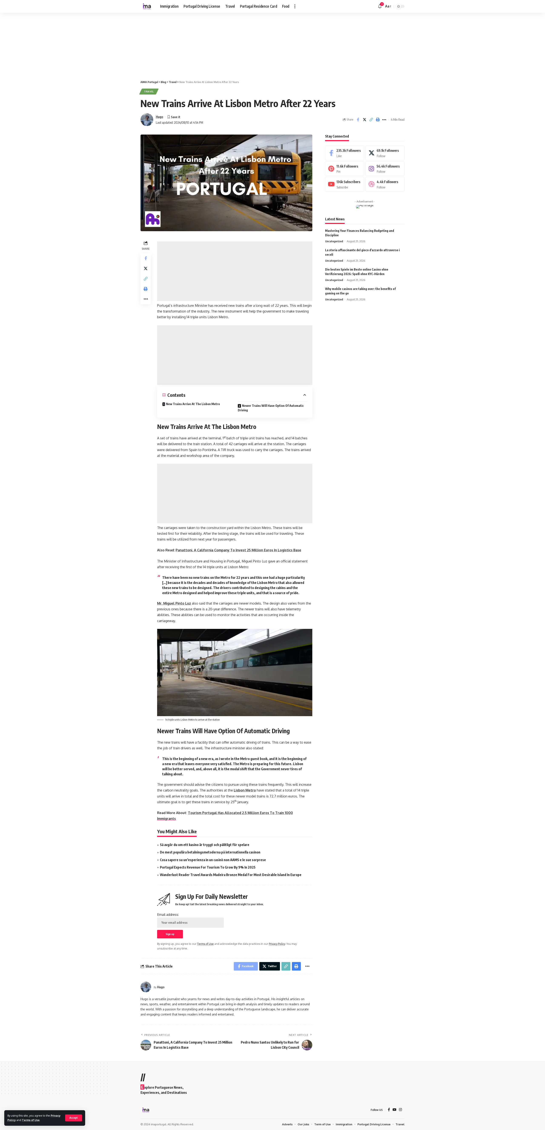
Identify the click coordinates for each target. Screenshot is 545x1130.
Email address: (168, 914)
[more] (295, 6)
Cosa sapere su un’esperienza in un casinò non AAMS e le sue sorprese (213, 860)
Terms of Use (31, 1120)
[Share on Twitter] (364, 119)
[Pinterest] (344, 168)
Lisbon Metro (245, 790)
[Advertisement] (127, 44)
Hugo (159, 117)
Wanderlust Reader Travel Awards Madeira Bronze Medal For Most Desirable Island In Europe (230, 875)
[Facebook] (344, 153)
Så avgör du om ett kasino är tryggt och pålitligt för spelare (204, 845)
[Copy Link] (371, 119)
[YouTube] (394, 1110)
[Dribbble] (384, 184)
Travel (149, 91)
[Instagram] (384, 168)
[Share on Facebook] (358, 119)
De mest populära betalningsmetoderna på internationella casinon (210, 852)
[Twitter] (384, 153)
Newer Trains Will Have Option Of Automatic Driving (271, 408)
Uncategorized (334, 241)
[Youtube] (344, 184)
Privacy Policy (277, 943)
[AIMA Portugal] (147, 6)
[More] (384, 119)
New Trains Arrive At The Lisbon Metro (193, 404)
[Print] (378, 119)
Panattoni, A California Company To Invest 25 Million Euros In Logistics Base (238, 550)
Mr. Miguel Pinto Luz (174, 603)
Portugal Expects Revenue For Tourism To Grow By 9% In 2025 (207, 867)
